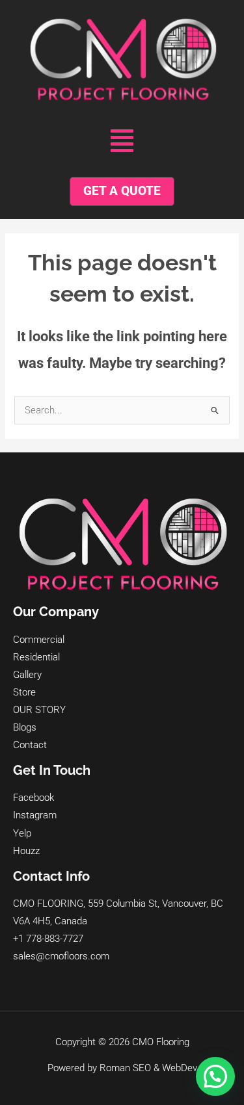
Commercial (38, 639)
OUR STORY (39, 710)
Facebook (33, 797)
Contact (30, 745)
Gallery (27, 675)
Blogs (24, 727)
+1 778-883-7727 (48, 938)
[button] (122, 141)
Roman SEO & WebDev (148, 1068)
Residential (36, 657)
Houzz (26, 851)
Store (24, 692)
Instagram (35, 815)
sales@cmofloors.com (61, 956)
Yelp (22, 833)
